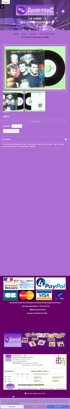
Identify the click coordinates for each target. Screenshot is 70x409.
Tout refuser (35, 406)
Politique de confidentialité (13, 403)
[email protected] (40, 313)
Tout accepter (58, 406)
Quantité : (7, 126)
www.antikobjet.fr (31, 306)
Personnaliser (12, 406)
